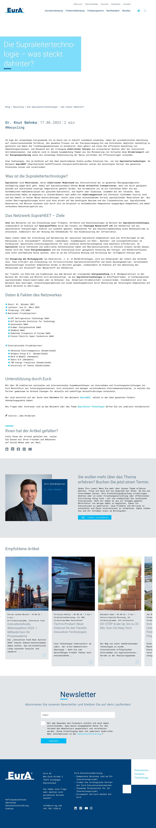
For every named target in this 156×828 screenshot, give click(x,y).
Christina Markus (62, 614)
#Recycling (15, 127)
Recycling (18, 107)
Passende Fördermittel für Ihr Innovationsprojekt (93, 789)
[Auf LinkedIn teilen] (6, 449)
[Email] (30, 449)
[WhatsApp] (24, 449)
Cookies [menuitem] (9, 808)
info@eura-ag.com (52, 805)
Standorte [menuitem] (115, 4)
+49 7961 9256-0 (52, 808)
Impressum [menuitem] (10, 802)
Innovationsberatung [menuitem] (54, 10)
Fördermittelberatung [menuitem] (75, 10)
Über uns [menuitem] (78, 4)
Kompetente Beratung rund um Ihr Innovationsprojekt (95, 778)
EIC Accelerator (126, 620)
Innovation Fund (37, 620)
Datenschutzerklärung (89, 734)
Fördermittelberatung (64, 617)
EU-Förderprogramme (17, 620)
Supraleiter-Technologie (91, 406)
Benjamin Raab (107, 614)
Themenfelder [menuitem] (91, 4)
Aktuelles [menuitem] (126, 10)
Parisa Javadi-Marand (18, 614)
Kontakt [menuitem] (127, 4)
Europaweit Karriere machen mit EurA (94, 795)
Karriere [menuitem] (104, 4)
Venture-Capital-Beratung (113, 617)
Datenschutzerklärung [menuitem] (17, 805)
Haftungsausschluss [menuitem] (15, 799)
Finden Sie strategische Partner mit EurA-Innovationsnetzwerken (95, 783)
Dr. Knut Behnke (21, 122)
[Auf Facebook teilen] (18, 449)
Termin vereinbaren (97, 517)
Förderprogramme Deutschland (68, 620)
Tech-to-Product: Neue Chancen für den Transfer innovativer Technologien (70, 628)
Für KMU (81, 617)
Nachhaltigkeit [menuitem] (112, 10)
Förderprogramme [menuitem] (95, 10)
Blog (7, 107)
